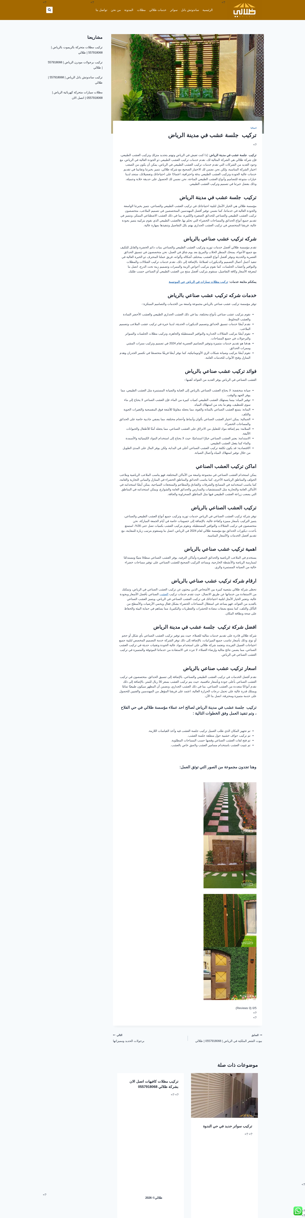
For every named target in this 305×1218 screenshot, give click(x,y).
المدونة (128, 10)
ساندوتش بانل (190, 10)
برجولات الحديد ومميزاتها (128, 1038)
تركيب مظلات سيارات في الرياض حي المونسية (198, 282)
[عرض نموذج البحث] (49, 10)
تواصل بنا (101, 10)
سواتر (174, 10)
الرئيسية (207, 10)
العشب (164, 594)
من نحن (116, 10)
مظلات (141, 10)
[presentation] (224, 1095)
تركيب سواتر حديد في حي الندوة (227, 1126)
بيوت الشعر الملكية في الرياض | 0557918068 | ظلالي (228, 1038)
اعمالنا (253, 128)
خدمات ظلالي (157, 10)
